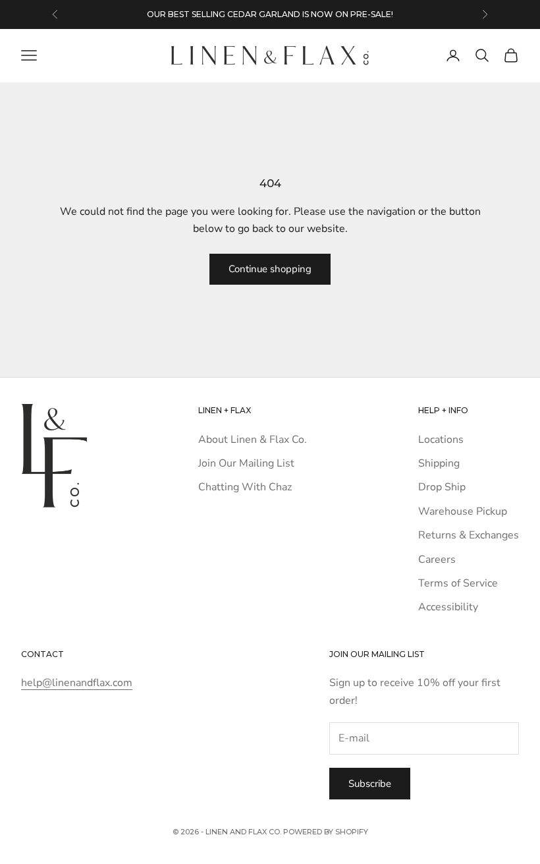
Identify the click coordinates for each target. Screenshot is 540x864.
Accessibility (448, 607)
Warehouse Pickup (462, 511)
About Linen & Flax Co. (252, 439)
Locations (441, 439)
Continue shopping (270, 268)
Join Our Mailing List (246, 463)
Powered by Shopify (325, 831)
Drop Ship (442, 487)
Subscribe (369, 783)
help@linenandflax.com (76, 683)
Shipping (439, 463)
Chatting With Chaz (245, 487)
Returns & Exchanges (468, 535)
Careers (437, 559)
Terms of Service (458, 583)
